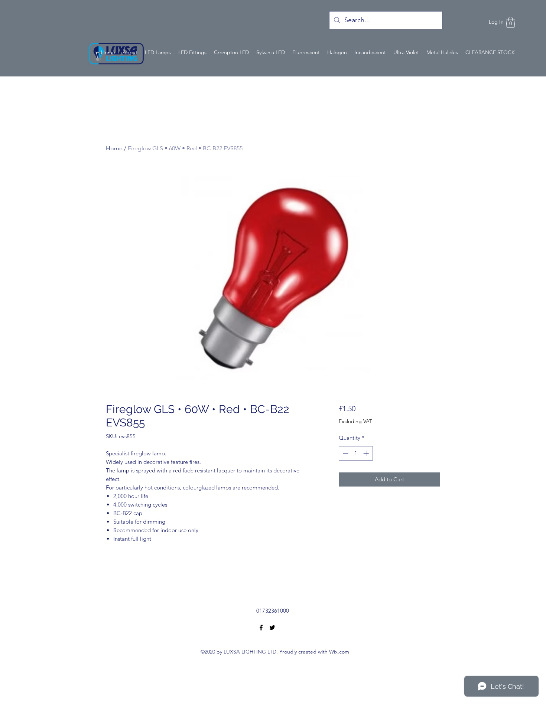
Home (114, 148)
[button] (510, 22)
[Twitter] (272, 627)
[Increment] (367, 453)
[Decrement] (345, 453)
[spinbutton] (356, 453)
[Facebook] (261, 627)
